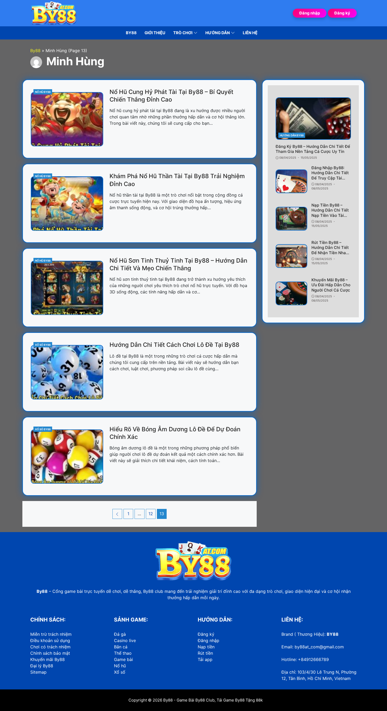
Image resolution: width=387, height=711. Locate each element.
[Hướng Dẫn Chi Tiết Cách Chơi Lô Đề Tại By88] (67, 372)
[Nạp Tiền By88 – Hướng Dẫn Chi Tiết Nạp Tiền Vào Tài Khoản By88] (291, 219)
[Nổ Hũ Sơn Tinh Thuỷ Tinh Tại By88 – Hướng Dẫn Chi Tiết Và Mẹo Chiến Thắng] (67, 288)
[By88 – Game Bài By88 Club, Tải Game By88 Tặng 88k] (54, 12)
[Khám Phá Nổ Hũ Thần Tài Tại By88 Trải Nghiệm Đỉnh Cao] (67, 203)
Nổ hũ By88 (43, 91)
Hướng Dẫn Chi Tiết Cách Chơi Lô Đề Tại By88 (174, 344)
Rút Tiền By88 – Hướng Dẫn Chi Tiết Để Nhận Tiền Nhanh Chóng (331, 250)
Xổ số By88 (43, 344)
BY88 (333, 634)
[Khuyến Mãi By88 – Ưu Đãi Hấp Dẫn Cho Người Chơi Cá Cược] (291, 293)
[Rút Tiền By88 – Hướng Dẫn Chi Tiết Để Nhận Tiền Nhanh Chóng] (291, 256)
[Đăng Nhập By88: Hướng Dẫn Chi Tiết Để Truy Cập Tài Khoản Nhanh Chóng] (291, 181)
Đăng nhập (309, 13)
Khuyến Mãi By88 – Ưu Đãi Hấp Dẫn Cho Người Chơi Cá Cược (330, 285)
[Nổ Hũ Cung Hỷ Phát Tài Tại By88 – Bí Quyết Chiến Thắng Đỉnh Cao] (67, 119)
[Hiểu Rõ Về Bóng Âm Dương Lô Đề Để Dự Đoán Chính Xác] (67, 456)
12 (152, 513)
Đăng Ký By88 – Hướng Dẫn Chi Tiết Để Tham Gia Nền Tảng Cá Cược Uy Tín (313, 149)
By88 (168, 700)
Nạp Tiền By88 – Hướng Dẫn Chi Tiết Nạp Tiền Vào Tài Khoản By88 (330, 213)
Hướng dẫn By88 (292, 135)
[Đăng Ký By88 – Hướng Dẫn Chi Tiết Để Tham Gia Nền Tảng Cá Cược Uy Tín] (313, 118)
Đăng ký (342, 13)
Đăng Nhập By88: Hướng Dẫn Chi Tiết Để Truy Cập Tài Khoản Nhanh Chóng (330, 175)
